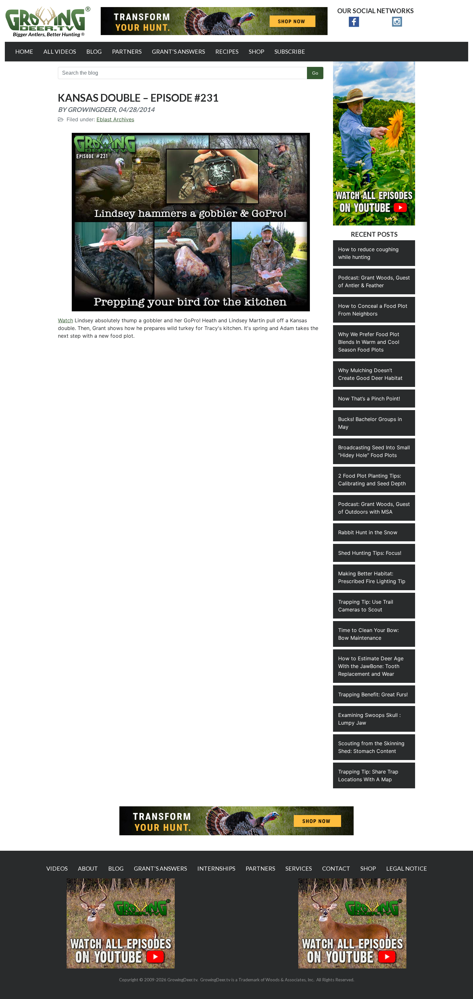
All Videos (59, 51)
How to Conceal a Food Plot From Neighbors (372, 310)
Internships (216, 868)
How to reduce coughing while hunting (368, 253)
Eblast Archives (115, 119)
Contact (336, 868)
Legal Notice (406, 868)
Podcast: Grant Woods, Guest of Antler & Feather (374, 281)
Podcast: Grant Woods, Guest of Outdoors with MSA (374, 508)
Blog (94, 51)
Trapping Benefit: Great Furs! (373, 694)
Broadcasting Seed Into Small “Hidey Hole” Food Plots (374, 451)
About (88, 868)
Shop (256, 51)
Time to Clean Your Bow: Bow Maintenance (368, 634)
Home (24, 51)
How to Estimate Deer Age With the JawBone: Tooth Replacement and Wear (370, 666)
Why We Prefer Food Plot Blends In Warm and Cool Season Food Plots (368, 342)
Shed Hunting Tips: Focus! (369, 553)
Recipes (226, 51)
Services (298, 868)
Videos (57, 868)
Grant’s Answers (178, 51)
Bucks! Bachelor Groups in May (370, 423)
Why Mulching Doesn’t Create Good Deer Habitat (370, 374)
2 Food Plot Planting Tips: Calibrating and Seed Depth (372, 479)
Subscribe (289, 51)
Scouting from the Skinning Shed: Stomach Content (371, 747)
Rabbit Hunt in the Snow (367, 532)
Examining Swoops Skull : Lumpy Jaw (369, 719)
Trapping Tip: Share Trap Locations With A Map (368, 775)
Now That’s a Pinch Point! (369, 398)
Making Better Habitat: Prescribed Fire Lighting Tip (371, 577)
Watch (65, 320)
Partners (127, 51)
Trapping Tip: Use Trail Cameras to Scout (365, 606)
